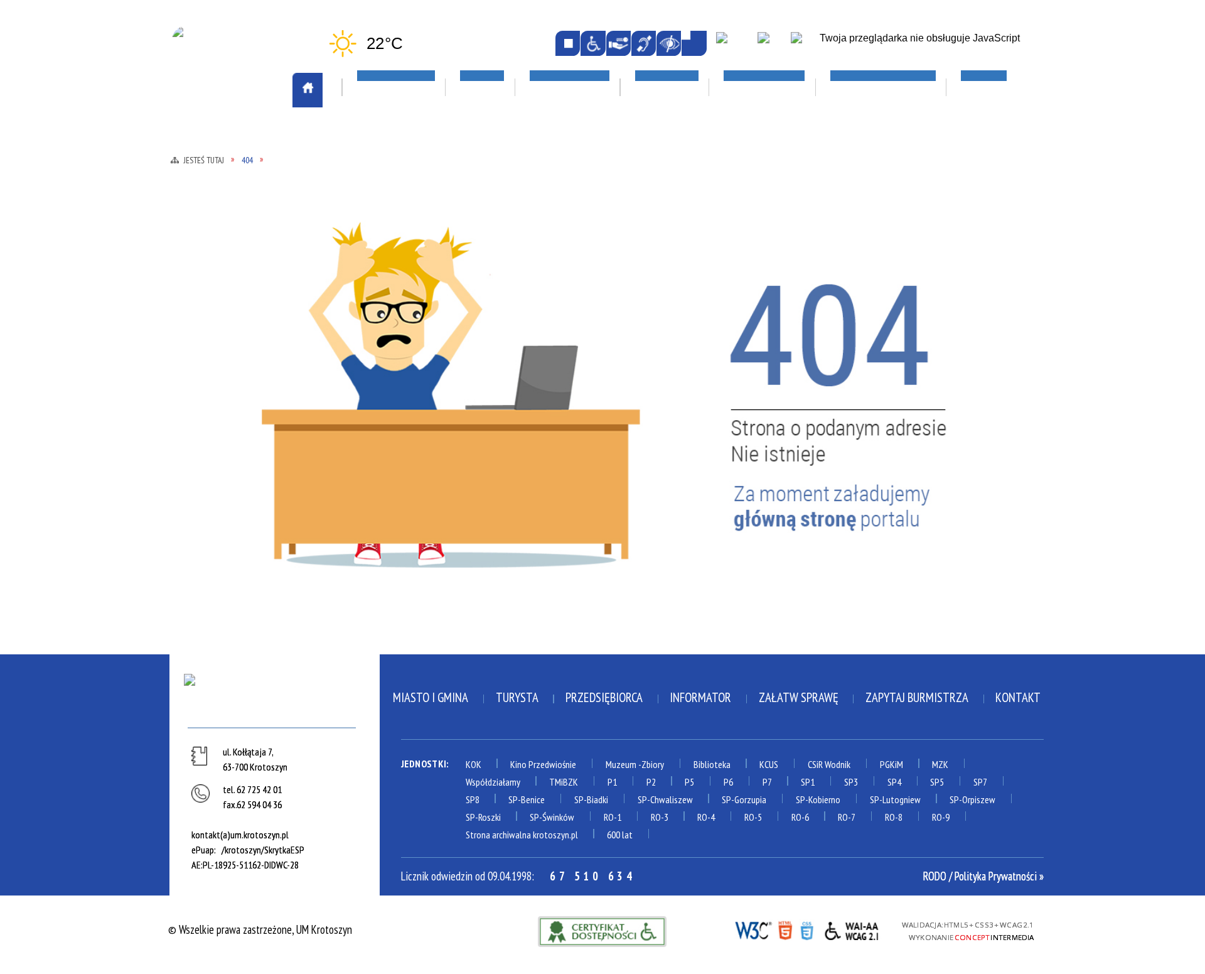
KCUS (768, 764)
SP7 (980, 782)
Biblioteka (712, 764)
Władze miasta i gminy (407, 472)
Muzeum (621, 764)
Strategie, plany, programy (248, 403)
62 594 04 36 (259, 804)
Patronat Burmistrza (235, 367)
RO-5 (753, 817)
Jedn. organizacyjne (399, 276)
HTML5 (785, 929)
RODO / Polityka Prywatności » (983, 876)
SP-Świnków (552, 817)
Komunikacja (218, 136)
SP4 (894, 782)
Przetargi (379, 400)
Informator (700, 697)
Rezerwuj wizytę (394, 545)
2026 (877, 310)
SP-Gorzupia (744, 799)
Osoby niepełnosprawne (410, 364)
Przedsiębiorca (604, 697)
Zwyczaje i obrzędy (570, 316)
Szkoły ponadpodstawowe (757, 328)
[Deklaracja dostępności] (618, 43)
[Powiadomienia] (694, 43)
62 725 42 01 (259, 789)
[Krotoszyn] (274, 697)
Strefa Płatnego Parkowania (252, 189)
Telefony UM (384, 418)
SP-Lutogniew (895, 799)
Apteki (372, 136)
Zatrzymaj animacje (567, 43)
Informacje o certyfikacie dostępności (602, 931)
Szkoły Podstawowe (743, 346)
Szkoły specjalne (735, 364)
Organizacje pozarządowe (425, 173)
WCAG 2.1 (852, 928)
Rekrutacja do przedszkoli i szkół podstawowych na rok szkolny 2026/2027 (762, 259)
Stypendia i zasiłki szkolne (759, 292)
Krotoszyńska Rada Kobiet (418, 328)
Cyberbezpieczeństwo (924, 378)
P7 (767, 782)
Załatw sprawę (391, 509)
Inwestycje (896, 275)
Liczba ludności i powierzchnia (256, 244)
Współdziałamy (493, 782)
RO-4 (706, 817)
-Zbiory (651, 764)
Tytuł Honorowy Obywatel (248, 421)
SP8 (472, 799)
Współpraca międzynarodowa (254, 472)
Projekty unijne (901, 347)
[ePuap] (734, 44)
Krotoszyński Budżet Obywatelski (405, 303)
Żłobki (711, 400)
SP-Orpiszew (972, 799)
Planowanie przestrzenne (415, 346)
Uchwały (376, 454)
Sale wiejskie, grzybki (583, 173)
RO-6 (800, 817)
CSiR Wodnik (829, 764)
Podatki (374, 382)
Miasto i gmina (430, 697)
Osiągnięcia (211, 349)
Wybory (373, 491)
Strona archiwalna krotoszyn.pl (522, 834)
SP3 (851, 782)
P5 (689, 782)
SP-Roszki (483, 817)
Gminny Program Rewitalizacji (425, 241)
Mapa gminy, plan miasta (240, 280)
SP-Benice (526, 799)
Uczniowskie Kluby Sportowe (933, 244)
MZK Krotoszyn (220, 172)
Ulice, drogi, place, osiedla (937, 136)
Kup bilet (546, 244)
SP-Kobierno (818, 799)
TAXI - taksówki (221, 207)
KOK (473, 764)
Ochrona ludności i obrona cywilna (247, 306)
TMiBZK (542, 298)
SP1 (808, 782)
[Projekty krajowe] (805, 44)
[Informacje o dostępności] (593, 43)
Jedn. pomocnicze (393, 259)
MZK (940, 764)
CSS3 (807, 929)
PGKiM (891, 764)
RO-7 (846, 817)
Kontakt (1018, 697)
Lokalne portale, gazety (761, 136)
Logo (196, 261)
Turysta (517, 697)
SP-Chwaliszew (665, 799)
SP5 (937, 782)
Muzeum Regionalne (570, 280)
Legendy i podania (566, 261)
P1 (612, 782)
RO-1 (612, 817)
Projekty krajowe (907, 329)
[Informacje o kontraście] (668, 43)
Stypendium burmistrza (751, 310)
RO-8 (893, 817)
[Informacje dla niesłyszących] (643, 43)
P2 (651, 782)
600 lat (620, 834)
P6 (728, 782)
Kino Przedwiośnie (543, 764)
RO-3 (659, 817)
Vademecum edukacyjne (747, 382)
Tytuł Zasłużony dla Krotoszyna (234, 447)
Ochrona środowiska (233, 331)
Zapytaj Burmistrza (916, 697)
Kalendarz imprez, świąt (590, 136)
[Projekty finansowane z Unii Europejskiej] (771, 44)
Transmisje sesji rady (404, 437)
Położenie (207, 385)
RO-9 (941, 817)
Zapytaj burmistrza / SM (412, 526)
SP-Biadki (591, 799)
